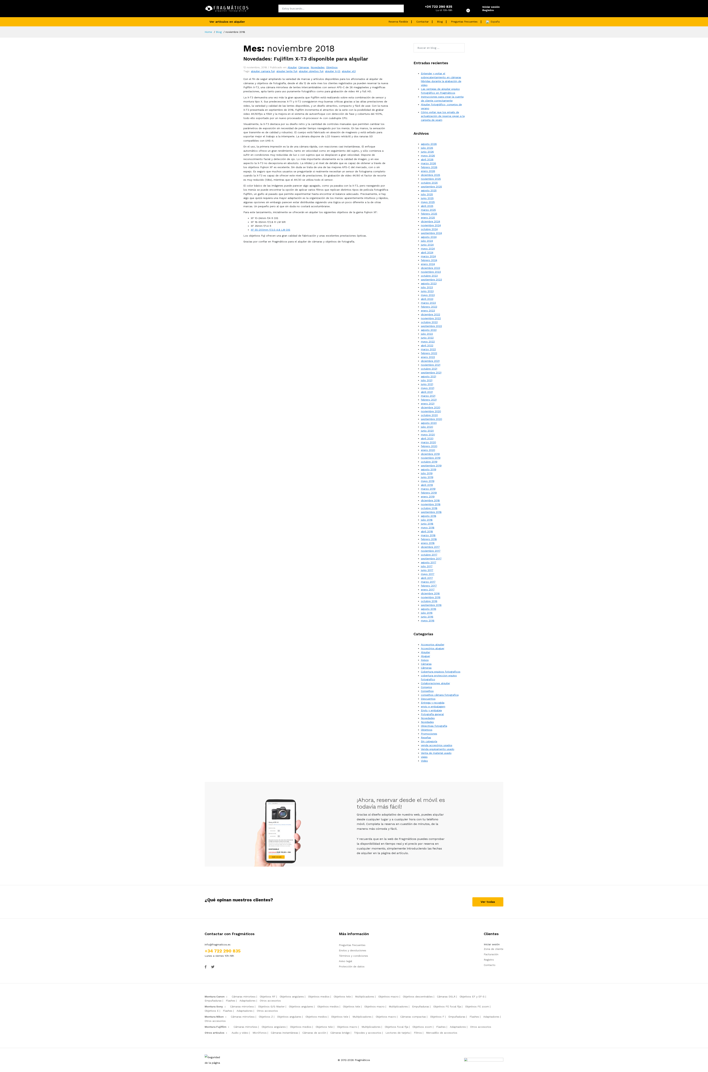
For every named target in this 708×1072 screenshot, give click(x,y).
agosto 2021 (428, 376)
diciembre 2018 (430, 500)
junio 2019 (427, 477)
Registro (488, 10)
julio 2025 (427, 194)
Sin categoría (429, 741)
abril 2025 (427, 205)
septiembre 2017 (431, 558)
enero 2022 (428, 357)
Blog (440, 21)
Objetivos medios (318, 996)
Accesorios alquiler (432, 644)
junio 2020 (427, 430)
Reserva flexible (398, 21)
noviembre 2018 (430, 504)
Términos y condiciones (353, 955)
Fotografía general (432, 714)
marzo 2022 (428, 349)
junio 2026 (427, 151)
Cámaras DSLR (446, 996)
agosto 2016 (428, 608)
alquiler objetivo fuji (311, 71)
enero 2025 (428, 217)
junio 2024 (427, 244)
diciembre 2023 (430, 267)
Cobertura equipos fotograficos (440, 671)
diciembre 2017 (430, 546)
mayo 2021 (427, 388)
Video (424, 760)
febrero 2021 (429, 399)
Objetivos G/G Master (271, 1006)
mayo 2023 (428, 295)
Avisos (425, 660)
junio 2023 (427, 291)
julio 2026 (427, 147)
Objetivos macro (388, 996)
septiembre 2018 (431, 512)
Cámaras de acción (314, 1032)
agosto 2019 (428, 469)
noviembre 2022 (431, 318)
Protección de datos (352, 966)
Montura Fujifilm (215, 1026)
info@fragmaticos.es (217, 944)
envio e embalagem (433, 706)
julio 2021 (426, 380)
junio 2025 (427, 198)
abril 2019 (427, 484)
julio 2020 (427, 426)
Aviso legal (345, 961)
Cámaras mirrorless (244, 996)
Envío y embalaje (431, 710)
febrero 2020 (429, 446)
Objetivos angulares (292, 996)
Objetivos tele (342, 996)
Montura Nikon (214, 1016)
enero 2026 (428, 171)
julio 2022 (427, 333)
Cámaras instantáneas (284, 1032)
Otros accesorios (270, 1000)
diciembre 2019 (430, 453)
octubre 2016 (429, 601)
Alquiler (292, 67)
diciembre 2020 (430, 407)
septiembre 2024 (431, 233)
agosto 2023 (429, 283)
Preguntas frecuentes (464, 21)
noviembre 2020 (431, 411)
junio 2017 (427, 570)
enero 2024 (428, 264)
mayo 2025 (428, 202)
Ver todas (488, 902)
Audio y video (240, 1032)
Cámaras (303, 67)
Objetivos (332, 67)
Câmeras (426, 667)
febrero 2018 (429, 539)
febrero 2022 (429, 353)
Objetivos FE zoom (477, 1006)
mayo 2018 (427, 527)
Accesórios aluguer (432, 648)
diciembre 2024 (430, 221)
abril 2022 (427, 345)
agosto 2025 (429, 190)
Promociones (429, 733)
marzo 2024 (428, 256)
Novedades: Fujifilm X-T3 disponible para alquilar (305, 59)
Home (208, 31)
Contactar (422, 21)
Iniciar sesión (491, 6)
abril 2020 (427, 438)
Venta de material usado (436, 753)
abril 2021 (427, 391)
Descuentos (428, 698)
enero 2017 (428, 589)
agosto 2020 (429, 422)
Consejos (426, 687)
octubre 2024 (429, 229)
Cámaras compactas (413, 1016)
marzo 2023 (428, 302)
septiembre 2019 (431, 465)
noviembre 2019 (430, 457)
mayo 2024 (428, 248)
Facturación (491, 954)
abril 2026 (427, 159)
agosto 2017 (428, 562)
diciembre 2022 (430, 314)
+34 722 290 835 (223, 951)
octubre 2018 (429, 508)
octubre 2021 (429, 368)
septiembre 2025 (431, 186)
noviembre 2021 (430, 364)
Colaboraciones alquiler (435, 683)
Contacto (489, 965)
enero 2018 (428, 543)
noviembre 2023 (431, 271)
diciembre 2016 (430, 593)
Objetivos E (212, 1010)
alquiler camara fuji (263, 71)
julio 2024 (427, 240)
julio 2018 (427, 519)
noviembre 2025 (431, 178)
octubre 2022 (429, 322)
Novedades (317, 67)
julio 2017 (427, 566)
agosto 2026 (429, 143)
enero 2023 (428, 310)
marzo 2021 (428, 395)
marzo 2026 (428, 163)
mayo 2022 (428, 341)
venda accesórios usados (436, 745)
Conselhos (427, 691)
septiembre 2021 (431, 372)
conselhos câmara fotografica (440, 694)
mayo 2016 (427, 620)
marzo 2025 (428, 209)
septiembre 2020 (431, 419)
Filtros (418, 1032)
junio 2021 (427, 384)
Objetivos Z (266, 1016)
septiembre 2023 (431, 279)
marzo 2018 (428, 535)
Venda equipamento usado (437, 749)
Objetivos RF (267, 996)
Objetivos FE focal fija (447, 1006)
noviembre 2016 (430, 597)
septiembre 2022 (431, 326)
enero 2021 (427, 403)
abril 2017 (427, 577)
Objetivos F (437, 1016)
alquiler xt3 (349, 71)
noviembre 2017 (430, 550)
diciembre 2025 (430, 174)
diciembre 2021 (430, 360)
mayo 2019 (427, 481)
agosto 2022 (429, 329)
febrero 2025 (429, 213)
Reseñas (426, 737)
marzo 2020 (428, 442)
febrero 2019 (429, 492)
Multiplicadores (364, 996)
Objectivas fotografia (434, 725)
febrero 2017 (429, 585)
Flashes (230, 1000)
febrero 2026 (429, 167)
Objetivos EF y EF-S (472, 996)
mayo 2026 (428, 155)
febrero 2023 (429, 306)
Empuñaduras (213, 1000)
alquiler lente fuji (286, 71)
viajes (424, 756)
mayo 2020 (428, 434)
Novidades (427, 722)
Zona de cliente (493, 948)
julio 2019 (427, 473)
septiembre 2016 (431, 605)
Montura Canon (215, 996)
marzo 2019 (428, 488)
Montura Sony (214, 1006)
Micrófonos (260, 1032)
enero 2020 (428, 450)
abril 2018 (427, 531)
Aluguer (425, 656)
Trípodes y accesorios (367, 1032)
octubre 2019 (429, 461)
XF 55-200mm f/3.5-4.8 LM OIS (270, 229)
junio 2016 (427, 616)
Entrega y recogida (432, 702)
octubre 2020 (429, 415)
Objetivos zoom (422, 1026)
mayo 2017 (427, 574)
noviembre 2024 (431, 225)
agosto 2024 (429, 236)
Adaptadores (248, 1000)
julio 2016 (427, 612)
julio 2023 (427, 287)
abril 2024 (427, 252)
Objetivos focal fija (396, 1026)
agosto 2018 (428, 515)
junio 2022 (427, 337)
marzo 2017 (428, 581)
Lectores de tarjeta (398, 1032)
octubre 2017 (429, 554)
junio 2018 (427, 523)
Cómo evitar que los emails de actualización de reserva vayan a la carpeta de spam (443, 116)
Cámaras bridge (340, 1032)
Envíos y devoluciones (352, 950)
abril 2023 (427, 298)
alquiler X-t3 (332, 71)
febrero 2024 (429, 260)
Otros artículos (214, 1032)
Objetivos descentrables (418, 996)
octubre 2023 (429, 275)
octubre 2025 (429, 182)
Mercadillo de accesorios (441, 1032)
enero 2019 (428, 496)
